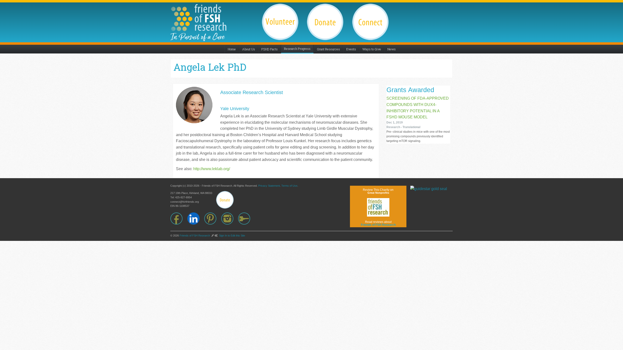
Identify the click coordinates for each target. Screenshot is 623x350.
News (391, 49)
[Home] (198, 17)
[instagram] (229, 218)
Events (351, 49)
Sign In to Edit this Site (231, 235)
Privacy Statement (269, 185)
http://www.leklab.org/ (211, 169)
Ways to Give (371, 49)
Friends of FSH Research (195, 235)
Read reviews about (378, 223)
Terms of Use (289, 185)
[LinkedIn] (195, 218)
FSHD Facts (269, 49)
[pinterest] (212, 218)
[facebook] (178, 218)
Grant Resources (328, 49)
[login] (246, 218)
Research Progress (297, 48)
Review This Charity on (378, 191)
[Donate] (225, 200)
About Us (248, 49)
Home (232, 49)
